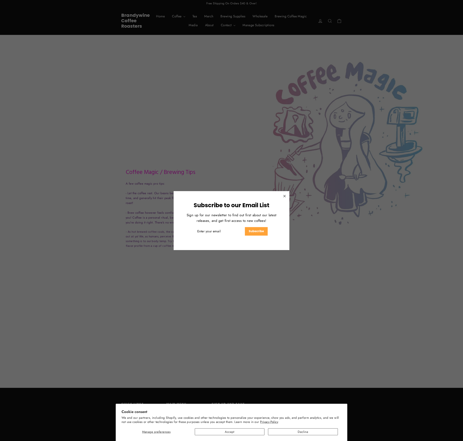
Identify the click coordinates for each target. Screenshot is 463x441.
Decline (303, 432)
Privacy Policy (269, 422)
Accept (229, 432)
